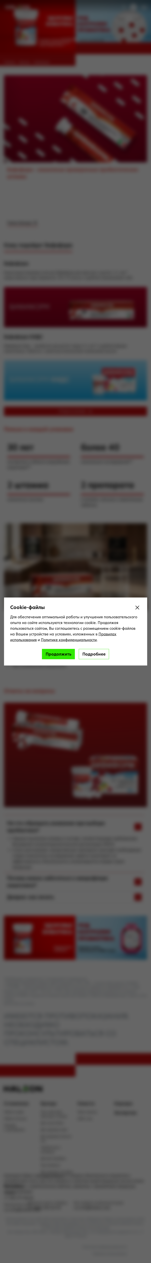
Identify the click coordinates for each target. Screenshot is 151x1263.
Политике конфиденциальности (69, 639)
